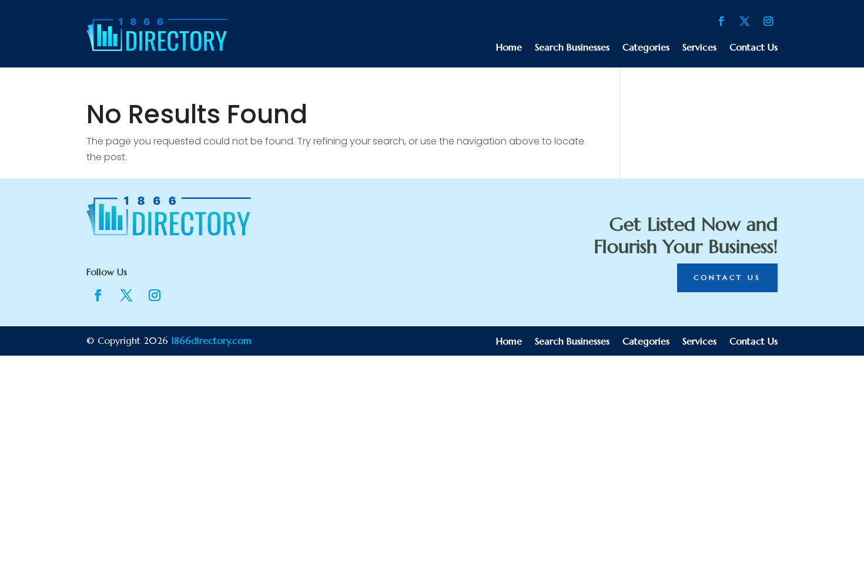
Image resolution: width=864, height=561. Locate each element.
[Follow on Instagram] (768, 21)
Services (699, 48)
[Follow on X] (744, 21)
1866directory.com (211, 340)
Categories (645, 48)
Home (509, 48)
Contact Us (753, 48)
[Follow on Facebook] (721, 21)
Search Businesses (572, 48)
